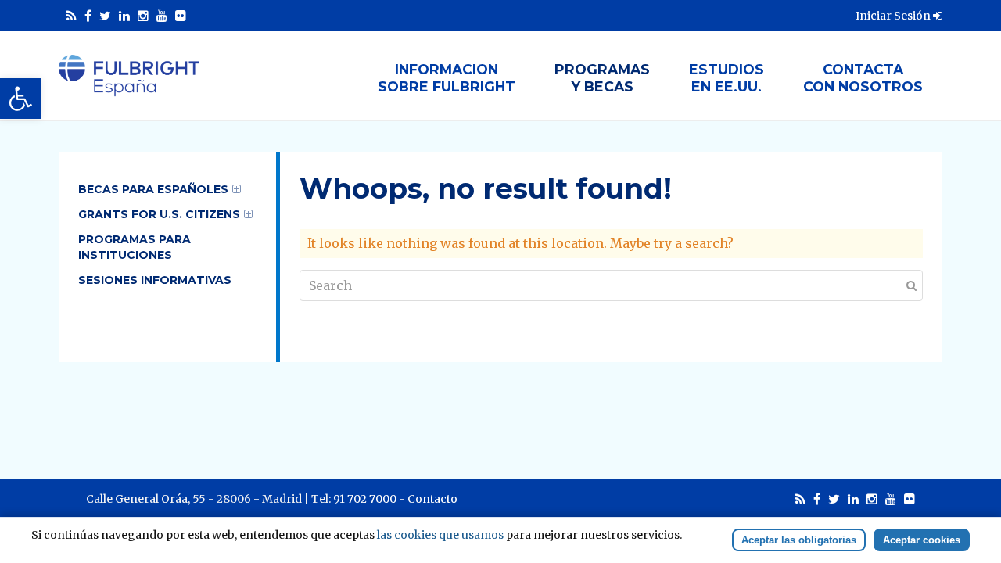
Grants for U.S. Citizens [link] (159, 214)
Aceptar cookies (921, 540)
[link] (20, 98)
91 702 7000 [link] (364, 499)
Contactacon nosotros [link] (863, 78)
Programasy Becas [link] (602, 78)
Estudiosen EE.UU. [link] (726, 78)
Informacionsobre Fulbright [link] (446, 78)
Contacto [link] (432, 499)
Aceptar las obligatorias (798, 540)
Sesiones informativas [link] (154, 280)
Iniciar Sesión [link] (894, 16)
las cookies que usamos (440, 535)
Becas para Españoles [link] (153, 189)
